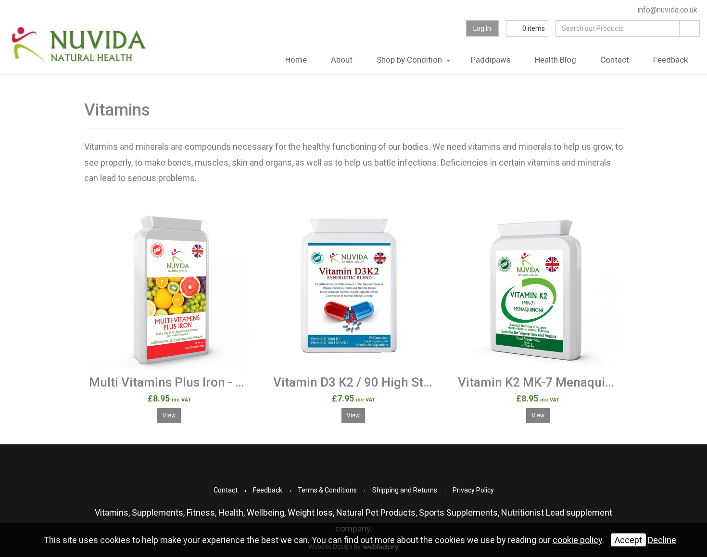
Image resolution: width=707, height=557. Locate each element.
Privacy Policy (473, 490)
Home (296, 60)
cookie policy (577, 540)
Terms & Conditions (327, 490)
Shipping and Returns (404, 490)
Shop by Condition (409, 60)
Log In (482, 28)
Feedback (670, 60)
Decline (662, 540)
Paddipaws (491, 60)
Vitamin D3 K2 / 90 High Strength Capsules (394, 382)
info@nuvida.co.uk (666, 9)
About (342, 60)
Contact (614, 60)
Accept (628, 540)
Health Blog (555, 60)
